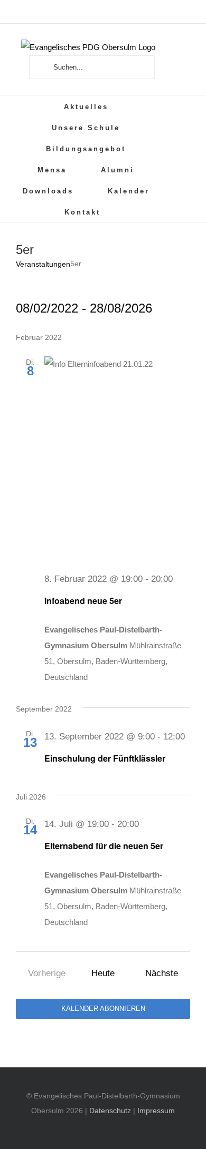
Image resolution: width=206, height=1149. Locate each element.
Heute (103, 973)
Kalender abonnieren (103, 1008)
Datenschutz (110, 1110)
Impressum (156, 1110)
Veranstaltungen (43, 264)
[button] (138, 211)
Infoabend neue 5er (83, 601)
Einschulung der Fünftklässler (104, 758)
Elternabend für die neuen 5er (103, 846)
